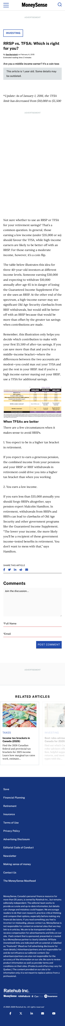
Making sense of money (17, 864)
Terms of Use (11, 822)
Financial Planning (14, 797)
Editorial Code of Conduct (18, 847)
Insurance (9, 814)
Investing (13, 33)
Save (6, 789)
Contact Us (9, 872)
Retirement (9, 806)
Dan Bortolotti (12, 54)
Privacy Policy (11, 830)
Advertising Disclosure (16, 839)
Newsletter (9, 855)
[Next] (58, 722)
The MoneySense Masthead (19, 880)
